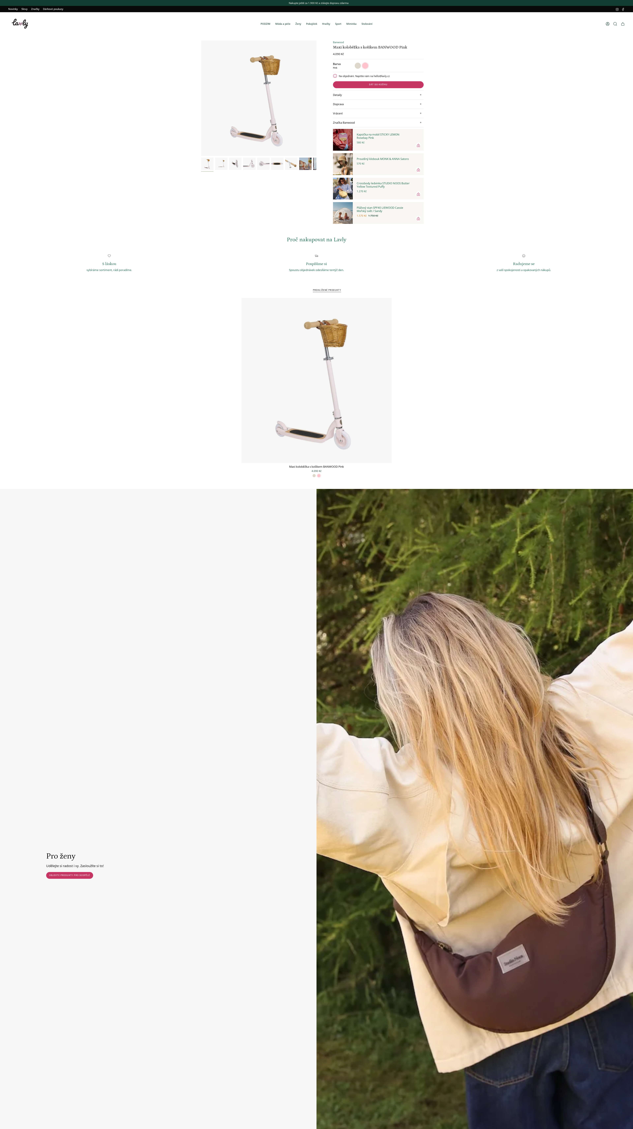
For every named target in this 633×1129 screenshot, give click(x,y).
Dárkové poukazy (53, 9)
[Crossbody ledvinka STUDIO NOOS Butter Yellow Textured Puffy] (343, 188)
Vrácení (338, 113)
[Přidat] (418, 145)
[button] (265, 23)
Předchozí (201, 98)
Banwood (338, 42)
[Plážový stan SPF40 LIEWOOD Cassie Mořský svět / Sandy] (343, 213)
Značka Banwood (344, 122)
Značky (35, 9)
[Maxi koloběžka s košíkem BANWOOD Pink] (316, 380)
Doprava (338, 104)
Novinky (13, 9)
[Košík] (623, 24)
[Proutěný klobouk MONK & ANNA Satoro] (343, 164)
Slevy (24, 9)
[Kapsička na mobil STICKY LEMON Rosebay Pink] (343, 140)
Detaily (337, 95)
